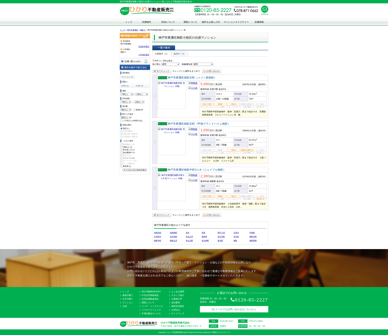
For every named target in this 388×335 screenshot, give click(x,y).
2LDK (218, 176)
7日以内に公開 (130, 137)
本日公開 (128, 131)
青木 (187, 233)
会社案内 (175, 302)
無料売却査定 (177, 306)
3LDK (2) (139, 86)
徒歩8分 (222, 135)
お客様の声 (176, 299)
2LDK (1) (125, 86)
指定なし (126, 128)
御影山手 (173, 241)
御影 (235, 241)
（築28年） (261, 84)
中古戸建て (127, 299)
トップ (128, 22)
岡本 (203, 233)
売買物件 (146, 22)
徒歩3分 (220, 181)
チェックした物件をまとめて (186, 71)
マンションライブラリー (236, 22)
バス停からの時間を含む (133, 121)
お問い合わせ (213, 71)
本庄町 (236, 237)
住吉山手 (189, 237)
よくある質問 (177, 291)
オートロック (129, 161)
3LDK (218, 84)
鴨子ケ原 (221, 233)
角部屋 (127, 166)
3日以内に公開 (130, 134)
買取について (190, 22)
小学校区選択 (143, 55)
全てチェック (163, 71)
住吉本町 (173, 237)
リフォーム (129, 158)
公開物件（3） (162, 54)
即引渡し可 (129, 150)
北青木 (236, 233)
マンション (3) (127, 77)
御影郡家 (253, 241)
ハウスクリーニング (151, 310)
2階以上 (127, 147)
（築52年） (261, 176)
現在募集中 (129, 152)
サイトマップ (177, 313)
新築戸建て (127, 295)
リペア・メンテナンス (152, 306)
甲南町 (252, 233)
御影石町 (253, 237)
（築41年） (261, 130)
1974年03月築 (249, 176)
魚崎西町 (173, 233)
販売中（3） (180, 54)
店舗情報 (259, 22)
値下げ (127, 155)
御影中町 (157, 241)
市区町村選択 (143, 47)
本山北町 (189, 241)
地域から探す (135, 35)
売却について (168, 22)
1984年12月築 (249, 130)
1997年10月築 (249, 84)
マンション (127, 302)
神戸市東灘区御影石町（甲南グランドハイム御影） (199, 123)
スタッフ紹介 (177, 295)
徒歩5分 (222, 89)
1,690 (205, 130)
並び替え (156, 64)
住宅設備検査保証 (150, 299)
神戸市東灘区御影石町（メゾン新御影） (192, 77)
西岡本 (204, 237)
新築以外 (139, 110)
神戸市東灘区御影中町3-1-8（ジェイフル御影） (197, 169)
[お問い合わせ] (264, 14)
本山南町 (205, 241)
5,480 (205, 84)
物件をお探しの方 (211, 22)
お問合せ (175, 310)
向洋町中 (157, 237)
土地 (124, 306)
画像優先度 (187, 64)
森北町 (220, 241)
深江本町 (221, 237)
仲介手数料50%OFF (151, 291)
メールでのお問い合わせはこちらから (235, 309)
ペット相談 (129, 163)
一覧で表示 (163, 47)
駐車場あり (129, 144)
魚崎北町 (157, 233)
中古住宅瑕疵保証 (150, 295)
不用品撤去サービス (151, 313)
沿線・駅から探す (135, 61)
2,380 (205, 176)
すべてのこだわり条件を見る (135, 169)
